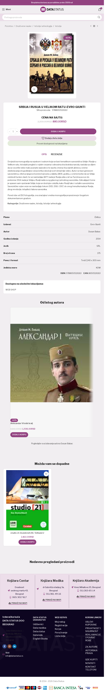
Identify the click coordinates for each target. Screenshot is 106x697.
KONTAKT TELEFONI (90, 668)
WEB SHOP (11, 289)
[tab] (44, 154)
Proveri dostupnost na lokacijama (52, 143)
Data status (39, 631)
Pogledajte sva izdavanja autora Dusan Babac (52, 443)
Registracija (61, 625)
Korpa (58, 629)
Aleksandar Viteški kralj (21, 423)
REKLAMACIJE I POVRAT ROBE (93, 637)
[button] (19, 434)
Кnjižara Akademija (86, 580)
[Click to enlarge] (34, 89)
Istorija (58, 26)
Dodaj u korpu (58, 131)
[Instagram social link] (9, 646)
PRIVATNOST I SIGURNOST (93, 630)
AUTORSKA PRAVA (91, 652)
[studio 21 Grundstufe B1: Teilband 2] (27, 500)
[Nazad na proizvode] (94, 26)
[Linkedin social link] (14, 646)
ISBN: (63, 273)
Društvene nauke (23, 26)
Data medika (39, 628)
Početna (9, 26)
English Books (40, 638)
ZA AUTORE (91, 647)
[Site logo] (52, 9)
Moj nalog (60, 621)
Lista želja (60, 636)
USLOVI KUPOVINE (91, 623)
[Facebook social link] (4, 646)
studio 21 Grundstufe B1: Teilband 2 (27, 533)
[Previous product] (90, 26)
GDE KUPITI (91, 659)
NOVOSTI (90, 663)
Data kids (38, 635)
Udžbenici (38, 624)
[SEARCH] (99, 17)
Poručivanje (61, 632)
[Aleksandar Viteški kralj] (52, 363)
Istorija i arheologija (43, 26)
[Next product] (97, 26)
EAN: (86, 273)
